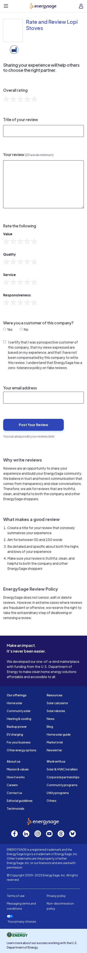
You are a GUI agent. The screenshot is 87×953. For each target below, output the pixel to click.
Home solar (14, 703)
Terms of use (15, 896)
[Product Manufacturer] (14, 49)
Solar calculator (57, 703)
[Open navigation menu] (5, 5)
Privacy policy (56, 896)
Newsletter (54, 750)
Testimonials (15, 808)
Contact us (14, 793)
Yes (9, 329)
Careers (12, 785)
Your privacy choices (22, 921)
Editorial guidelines (20, 800)
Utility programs (58, 793)
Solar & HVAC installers (62, 769)
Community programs (62, 785)
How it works (16, 777)
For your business (19, 742)
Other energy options (21, 750)
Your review (28, 154)
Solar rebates (56, 711)
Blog (50, 726)
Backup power (17, 726)
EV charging (15, 734)
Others (51, 800)
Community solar (19, 711)
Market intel (55, 742)
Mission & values (18, 769)
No (25, 329)
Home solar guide (59, 734)
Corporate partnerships (63, 777)
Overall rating (15, 90)
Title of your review (20, 119)
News (50, 719)
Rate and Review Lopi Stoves (52, 24)
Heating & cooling (19, 719)
